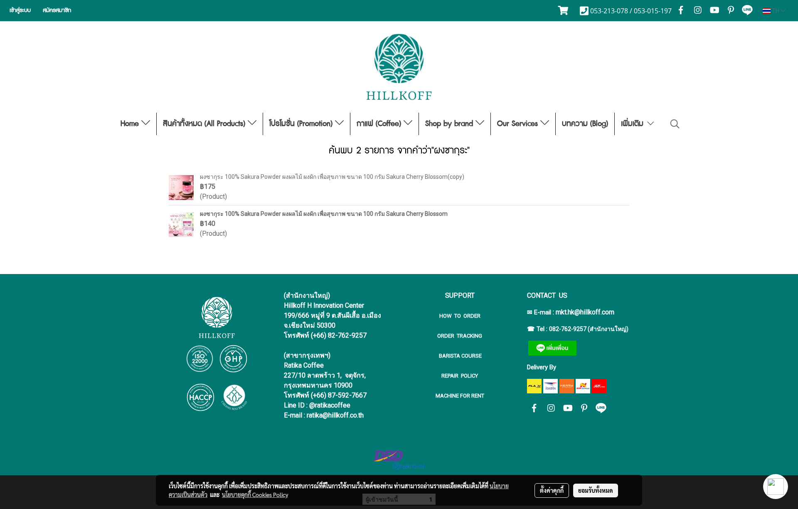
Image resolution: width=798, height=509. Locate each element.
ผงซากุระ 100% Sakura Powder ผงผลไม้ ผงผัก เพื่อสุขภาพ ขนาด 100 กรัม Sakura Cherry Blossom (324, 213)
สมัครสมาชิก (57, 10)
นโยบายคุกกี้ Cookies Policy (255, 494)
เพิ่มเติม (633, 124)
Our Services (518, 124)
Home (131, 124)
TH (776, 10)
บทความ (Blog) (585, 124)
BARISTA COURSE (460, 356)
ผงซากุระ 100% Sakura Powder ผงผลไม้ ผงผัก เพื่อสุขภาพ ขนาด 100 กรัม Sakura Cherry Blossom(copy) (332, 176)
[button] (675, 124)
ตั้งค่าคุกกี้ (552, 490)
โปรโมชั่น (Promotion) (302, 124)
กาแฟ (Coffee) (380, 124)
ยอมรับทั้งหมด (595, 490)
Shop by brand (450, 124)
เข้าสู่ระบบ (20, 10)
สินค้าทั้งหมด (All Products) (205, 124)
